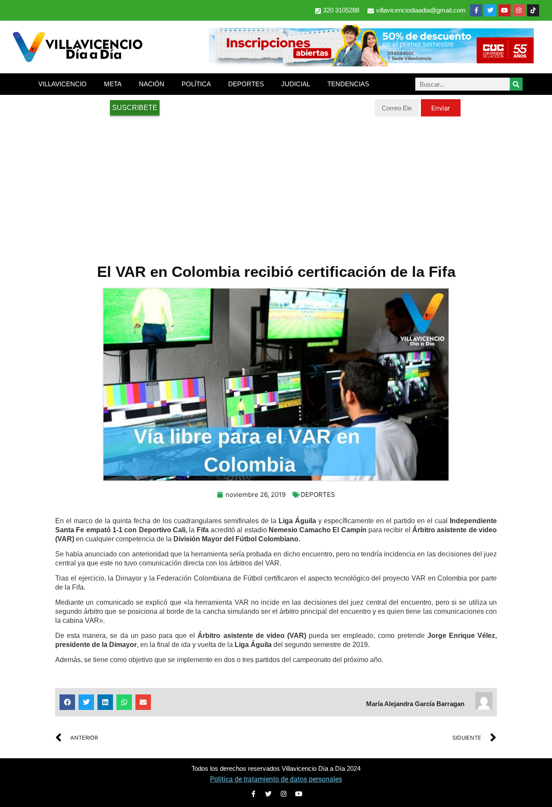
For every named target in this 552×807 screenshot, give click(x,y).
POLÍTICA (196, 84)
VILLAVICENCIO (62, 84)
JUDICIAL (295, 84)
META (113, 84)
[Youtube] (505, 10)
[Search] (516, 84)
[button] (67, 702)
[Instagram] (519, 10)
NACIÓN (151, 84)
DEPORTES (246, 84)
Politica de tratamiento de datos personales (276, 779)
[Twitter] (490, 10)
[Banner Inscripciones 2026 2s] (371, 64)
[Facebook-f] (476, 10)
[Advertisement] (276, 185)
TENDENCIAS (348, 84)
